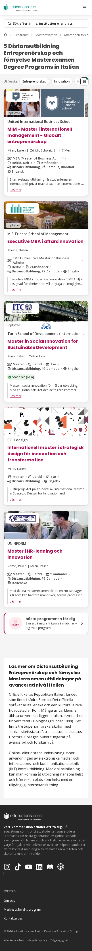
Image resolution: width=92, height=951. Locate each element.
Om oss (9, 900)
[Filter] (84, 81)
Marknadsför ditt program (22, 909)
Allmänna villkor (14, 940)
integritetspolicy (37, 940)
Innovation (62, 81)
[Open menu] (84, 8)
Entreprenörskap (34, 81)
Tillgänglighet (59, 940)
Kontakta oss (13, 918)
